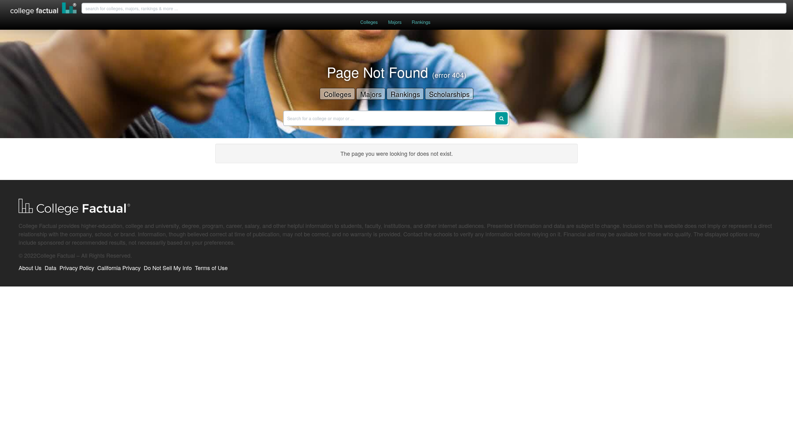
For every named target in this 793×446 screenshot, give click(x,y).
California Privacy (119, 268)
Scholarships (449, 94)
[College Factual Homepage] (44, 9)
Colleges (369, 22)
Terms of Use (211, 268)
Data (50, 268)
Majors (394, 22)
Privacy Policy (76, 268)
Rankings (421, 22)
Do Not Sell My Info (168, 268)
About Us (30, 268)
